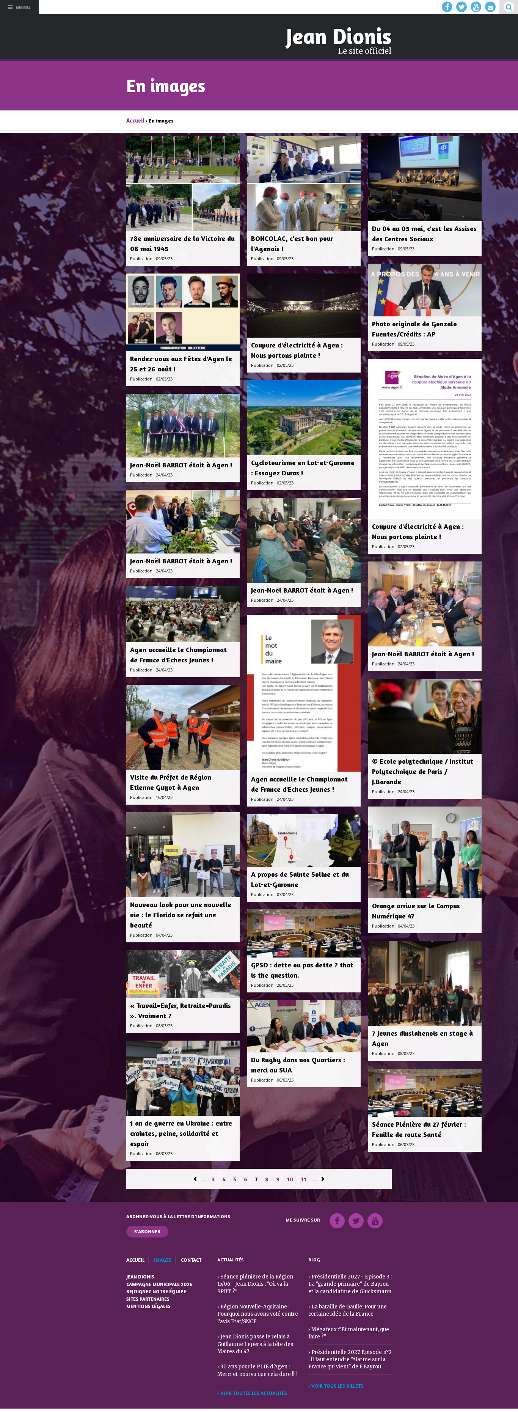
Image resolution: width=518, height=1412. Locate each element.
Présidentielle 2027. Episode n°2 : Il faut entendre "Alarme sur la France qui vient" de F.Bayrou (348, 1354)
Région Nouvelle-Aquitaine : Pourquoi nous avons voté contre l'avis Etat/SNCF (255, 1303)
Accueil (135, 119)
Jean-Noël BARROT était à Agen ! (181, 463)
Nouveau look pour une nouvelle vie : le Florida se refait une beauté (180, 913)
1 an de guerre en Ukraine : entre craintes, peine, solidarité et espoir (181, 1131)
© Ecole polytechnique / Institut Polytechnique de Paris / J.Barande (422, 769)
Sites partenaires (148, 1295)
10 (290, 1177)
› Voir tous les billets (335, 1379)
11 (303, 1177)
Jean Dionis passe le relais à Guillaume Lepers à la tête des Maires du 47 (252, 1332)
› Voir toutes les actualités (251, 1379)
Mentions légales (148, 1302)
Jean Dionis (342, 35)
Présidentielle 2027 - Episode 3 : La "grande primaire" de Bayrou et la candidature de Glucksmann (348, 1281)
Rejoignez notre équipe (155, 1288)
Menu (23, 7)
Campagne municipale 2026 (159, 1281)
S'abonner (147, 1230)
